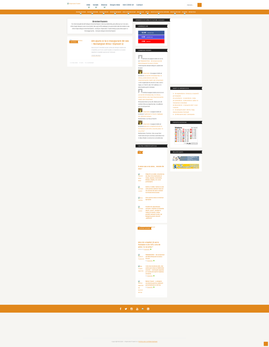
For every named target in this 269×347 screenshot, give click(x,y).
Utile (88, 5)
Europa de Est (103, 12)
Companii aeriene (144, 228)
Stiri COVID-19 (128, 5)
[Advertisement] (99, 84)
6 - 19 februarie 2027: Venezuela (183, 114)
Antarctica (192, 12)
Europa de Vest (81, 12)
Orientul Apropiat (115, 12)
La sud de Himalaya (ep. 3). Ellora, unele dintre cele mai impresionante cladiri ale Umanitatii (150, 78)
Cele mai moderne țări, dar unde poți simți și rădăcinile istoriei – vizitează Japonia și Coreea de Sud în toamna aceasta (155, 270)
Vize (140, 152)
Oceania (184, 12)
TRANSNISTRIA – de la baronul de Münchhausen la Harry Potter (155, 256)
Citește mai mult (96, 55)
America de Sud (175, 12)
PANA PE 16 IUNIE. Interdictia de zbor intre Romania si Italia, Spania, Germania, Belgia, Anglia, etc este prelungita (155, 178)
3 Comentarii (90, 63)
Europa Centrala (92, 12)
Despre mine (115, 5)
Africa (147, 12)
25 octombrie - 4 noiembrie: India (184, 98)
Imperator (146, 73)
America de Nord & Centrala (160, 12)
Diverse (104, 5)
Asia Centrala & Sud (129, 12)
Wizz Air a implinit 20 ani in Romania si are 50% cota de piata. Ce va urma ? (150, 129)
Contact (139, 5)
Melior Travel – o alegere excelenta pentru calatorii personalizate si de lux (154, 283)
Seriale (95, 5)
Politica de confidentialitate (147, 341)
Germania (73, 42)
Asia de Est (140, 12)
